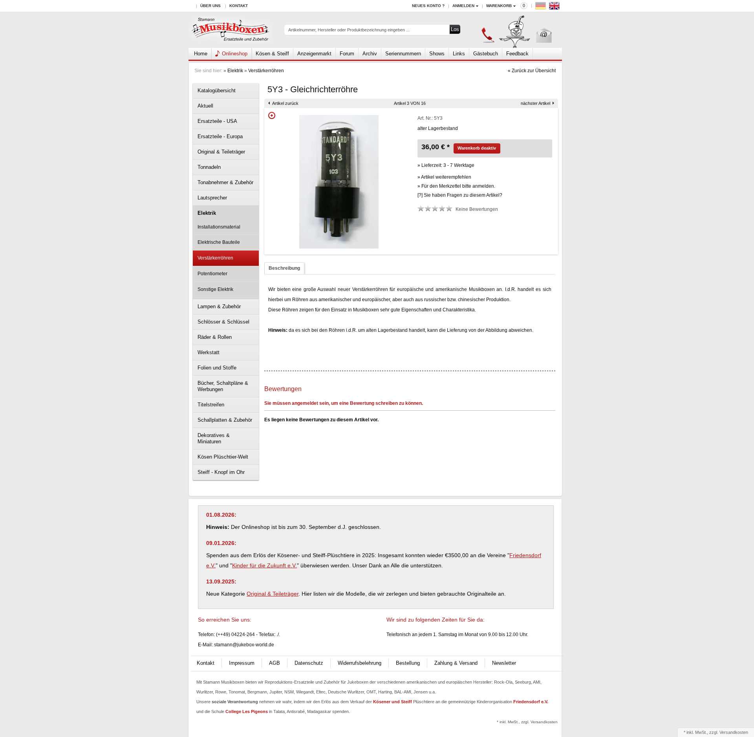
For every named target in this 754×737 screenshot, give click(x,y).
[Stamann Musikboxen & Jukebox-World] (230, 30)
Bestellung (408, 663)
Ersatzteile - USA (217, 121)
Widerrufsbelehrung (359, 663)
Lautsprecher (212, 198)
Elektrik (235, 70)
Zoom (271, 115)
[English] (555, 7)
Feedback (517, 54)
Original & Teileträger (221, 152)
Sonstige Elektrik (215, 289)
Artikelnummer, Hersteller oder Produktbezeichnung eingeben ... (349, 29)
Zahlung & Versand (456, 663)
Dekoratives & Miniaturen (214, 438)
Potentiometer (212, 273)
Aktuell (205, 106)
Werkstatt (209, 352)
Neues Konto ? (428, 6)
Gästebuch (485, 54)
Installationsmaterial (219, 227)
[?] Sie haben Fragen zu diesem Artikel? (459, 195)
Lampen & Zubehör (219, 306)
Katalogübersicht (217, 90)
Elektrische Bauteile (219, 242)
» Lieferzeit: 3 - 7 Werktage (445, 165)
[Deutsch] (541, 7)
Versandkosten (733, 732)
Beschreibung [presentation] (284, 268)
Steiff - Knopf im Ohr (221, 472)
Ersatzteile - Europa (220, 136)
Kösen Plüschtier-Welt (223, 457)
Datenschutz (309, 663)
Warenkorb (499, 6)
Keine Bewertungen (477, 209)
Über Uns (210, 6)
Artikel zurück (285, 103)
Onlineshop (234, 54)
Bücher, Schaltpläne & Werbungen (223, 386)
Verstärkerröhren (266, 70)
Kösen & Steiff (272, 54)
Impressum (241, 663)
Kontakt (238, 6)
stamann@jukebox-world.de (244, 644)
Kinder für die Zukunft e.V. (264, 565)
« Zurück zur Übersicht (532, 70)
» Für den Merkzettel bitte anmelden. (456, 186)
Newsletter (504, 663)
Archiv (369, 54)
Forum (347, 54)
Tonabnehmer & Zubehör (225, 182)
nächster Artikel (535, 103)
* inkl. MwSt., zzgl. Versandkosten (527, 722)
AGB (274, 663)
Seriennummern (403, 54)
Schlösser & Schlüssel (223, 322)
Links (459, 54)
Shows (437, 54)
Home (200, 54)
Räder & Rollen (215, 337)
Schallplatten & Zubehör (225, 420)
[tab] (284, 268)
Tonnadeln (209, 167)
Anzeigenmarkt (314, 54)
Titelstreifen (211, 405)
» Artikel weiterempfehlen (444, 177)
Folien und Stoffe (217, 368)
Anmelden (463, 6)
